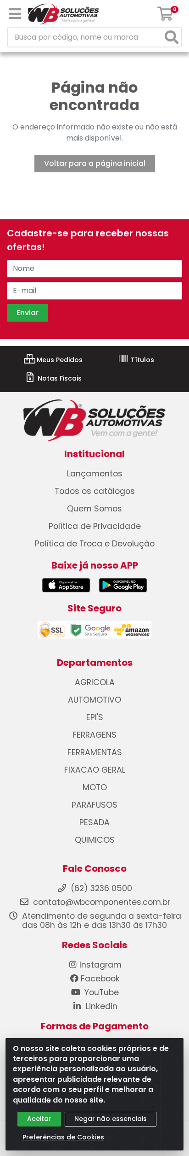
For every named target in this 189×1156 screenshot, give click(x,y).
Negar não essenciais (110, 1118)
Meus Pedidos (59, 359)
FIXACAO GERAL (94, 769)
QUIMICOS (95, 839)
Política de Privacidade (95, 526)
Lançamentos (94, 473)
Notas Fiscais (59, 378)
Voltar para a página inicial (94, 163)
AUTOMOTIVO (94, 699)
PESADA (94, 822)
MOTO (95, 787)
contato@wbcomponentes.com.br (101, 902)
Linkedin (100, 1006)
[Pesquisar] (171, 37)
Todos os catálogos (95, 491)
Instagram (100, 964)
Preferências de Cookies (63, 1137)
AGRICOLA (95, 682)
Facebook (100, 978)
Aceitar (39, 1118)
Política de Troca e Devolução (95, 543)
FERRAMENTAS (94, 752)
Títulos (141, 359)
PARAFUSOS (94, 804)
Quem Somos (94, 508)
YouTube (100, 992)
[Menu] (15, 14)
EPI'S (94, 717)
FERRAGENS (94, 734)
